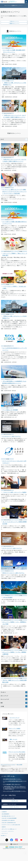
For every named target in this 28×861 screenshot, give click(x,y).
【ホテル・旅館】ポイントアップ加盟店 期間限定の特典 (14, 681)
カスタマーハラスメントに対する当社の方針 (11, 824)
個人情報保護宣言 (5, 813)
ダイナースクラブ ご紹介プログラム (12, 548)
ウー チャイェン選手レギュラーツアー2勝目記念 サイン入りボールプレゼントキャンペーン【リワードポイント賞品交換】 (14, 191)
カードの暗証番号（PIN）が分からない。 (12, 784)
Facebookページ (11, 840)
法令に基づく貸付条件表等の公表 (9, 822)
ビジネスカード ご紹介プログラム (11, 436)
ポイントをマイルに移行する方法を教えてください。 (15, 791)
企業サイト (4, 835)
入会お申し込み (14, 800)
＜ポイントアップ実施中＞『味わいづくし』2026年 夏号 (14, 254)
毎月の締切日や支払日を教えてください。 (12, 779)
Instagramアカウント (16, 840)
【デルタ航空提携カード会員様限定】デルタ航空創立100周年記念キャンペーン (14, 382)
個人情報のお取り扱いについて (8, 816)
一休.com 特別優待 (7, 597)
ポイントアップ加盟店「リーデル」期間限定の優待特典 (14, 653)
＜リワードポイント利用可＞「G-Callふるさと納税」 (14, 287)
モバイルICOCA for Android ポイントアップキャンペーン (14, 349)
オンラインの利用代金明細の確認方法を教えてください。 (15, 782)
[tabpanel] (14, 416)
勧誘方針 (4, 826)
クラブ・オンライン (14, 806)
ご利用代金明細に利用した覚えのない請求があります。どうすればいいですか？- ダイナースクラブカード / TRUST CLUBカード (14, 788)
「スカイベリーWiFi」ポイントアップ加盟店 (14, 492)
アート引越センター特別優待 (10, 410)
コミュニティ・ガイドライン (8, 831)
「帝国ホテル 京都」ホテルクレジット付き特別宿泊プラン (14, 83)
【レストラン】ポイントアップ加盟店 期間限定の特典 (14, 522)
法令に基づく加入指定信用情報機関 (9, 818)
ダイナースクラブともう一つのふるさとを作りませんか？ (14, 462)
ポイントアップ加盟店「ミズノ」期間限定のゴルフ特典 (14, 623)
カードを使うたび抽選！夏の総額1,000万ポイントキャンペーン (14, 51)
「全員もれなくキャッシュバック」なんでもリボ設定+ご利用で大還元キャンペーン (14, 116)
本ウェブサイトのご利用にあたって (9, 829)
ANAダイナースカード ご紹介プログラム (13, 573)
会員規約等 (4, 811)
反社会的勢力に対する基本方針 (8, 820)
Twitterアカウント (6, 840)
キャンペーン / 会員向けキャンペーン (13, 5)
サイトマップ (4, 833)
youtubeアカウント (21, 840)
